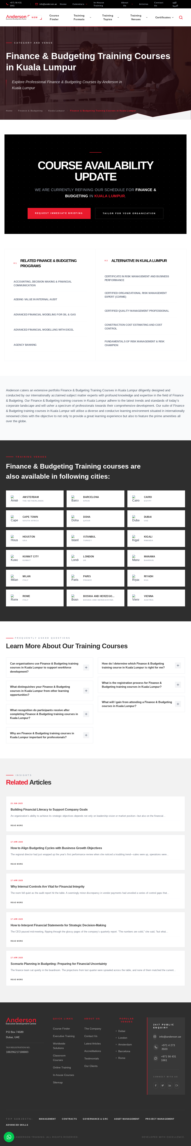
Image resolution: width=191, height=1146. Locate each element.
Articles (143, 4)
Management (47, 1119)
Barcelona (124, 1051)
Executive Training (64, 1036)
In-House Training (99, 4)
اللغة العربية (175, 4)
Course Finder (54, 17)
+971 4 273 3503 (168, 1047)
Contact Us (159, 4)
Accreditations (92, 1051)
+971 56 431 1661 (16, 4)
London (122, 1037)
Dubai (121, 1031)
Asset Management (127, 1119)
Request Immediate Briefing (59, 213)
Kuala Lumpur (56, 111)
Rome (121, 1057)
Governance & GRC (95, 1119)
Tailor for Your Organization (129, 213)
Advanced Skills (17, 1125)
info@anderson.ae (48, 4)
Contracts (69, 1119)
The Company (92, 1028)
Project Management (159, 1119)
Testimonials (91, 1058)
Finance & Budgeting (30, 111)
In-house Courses (63, 1074)
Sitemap (58, 1082)
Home (63, 4)
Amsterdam (125, 1044)
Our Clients (91, 1065)
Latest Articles (92, 1043)
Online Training (62, 1067)
